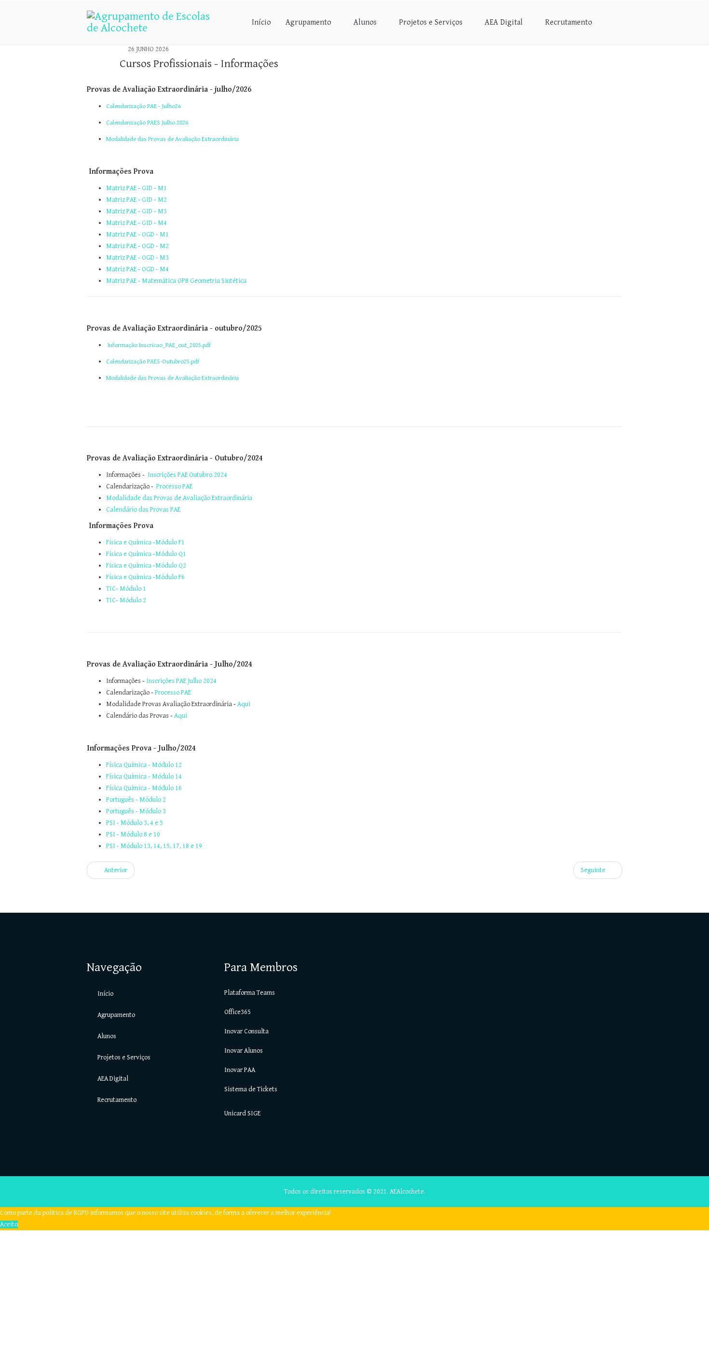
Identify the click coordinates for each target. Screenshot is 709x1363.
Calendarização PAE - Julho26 (143, 106)
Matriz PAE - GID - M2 (136, 200)
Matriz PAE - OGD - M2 (137, 246)
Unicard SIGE (242, 1113)
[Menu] (618, 21)
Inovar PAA (239, 1070)
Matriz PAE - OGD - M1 (137, 234)
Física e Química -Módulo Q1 (146, 554)
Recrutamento (568, 22)
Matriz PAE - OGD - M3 (137, 258)
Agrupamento (308, 22)
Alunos (365, 22)
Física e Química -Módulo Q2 (146, 566)
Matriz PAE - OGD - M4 (137, 269)
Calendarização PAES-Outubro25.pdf (152, 361)
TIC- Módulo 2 (126, 600)
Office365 (237, 1012)
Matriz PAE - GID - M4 (136, 223)
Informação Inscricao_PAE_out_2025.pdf (159, 345)
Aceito (9, 1224)
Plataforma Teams (249, 993)
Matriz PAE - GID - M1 (136, 188)
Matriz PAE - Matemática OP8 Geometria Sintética (176, 281)
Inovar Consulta (246, 1031)
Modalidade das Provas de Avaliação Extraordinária (172, 139)
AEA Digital (504, 22)
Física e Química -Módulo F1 (145, 542)
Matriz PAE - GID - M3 (136, 211)
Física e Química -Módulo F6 (145, 577)
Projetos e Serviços (431, 22)
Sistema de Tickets (250, 1089)
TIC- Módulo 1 (126, 589)
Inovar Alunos (243, 1051)
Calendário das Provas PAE (143, 510)
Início (261, 22)
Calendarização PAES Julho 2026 (147, 122)
